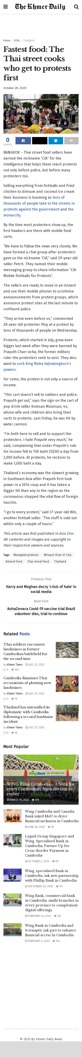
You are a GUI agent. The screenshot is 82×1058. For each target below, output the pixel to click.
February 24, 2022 (39, 916)
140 (16, 669)
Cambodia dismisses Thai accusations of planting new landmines (27, 683)
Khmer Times (15, 664)
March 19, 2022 (19, 799)
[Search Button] (76, 7)
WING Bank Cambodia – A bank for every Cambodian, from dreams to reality (40, 789)
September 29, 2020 (40, 886)
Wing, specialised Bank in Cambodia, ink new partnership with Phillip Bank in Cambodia (52, 876)
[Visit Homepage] (40, 6)
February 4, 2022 (38, 941)
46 (16, 732)
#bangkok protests (26, 555)
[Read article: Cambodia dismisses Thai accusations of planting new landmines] (67, 684)
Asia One (66, 533)
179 (36, 799)
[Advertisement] (41, 24)
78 (52, 827)
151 (61, 886)
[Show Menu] (5, 7)
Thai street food (38, 561)
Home (6, 40)
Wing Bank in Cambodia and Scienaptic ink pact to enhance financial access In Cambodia (50, 930)
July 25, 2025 (36, 664)
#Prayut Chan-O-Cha (58, 555)
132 (58, 916)
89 (57, 861)
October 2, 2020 (38, 861)
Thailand (28, 40)
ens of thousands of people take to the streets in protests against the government (39, 203)
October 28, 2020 (14, 88)
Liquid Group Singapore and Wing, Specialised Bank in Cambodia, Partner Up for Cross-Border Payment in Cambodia (49, 845)
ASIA (17, 40)
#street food (14, 561)
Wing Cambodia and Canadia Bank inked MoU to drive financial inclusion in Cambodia (52, 816)
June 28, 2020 (36, 827)
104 (57, 941)
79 (15, 698)
